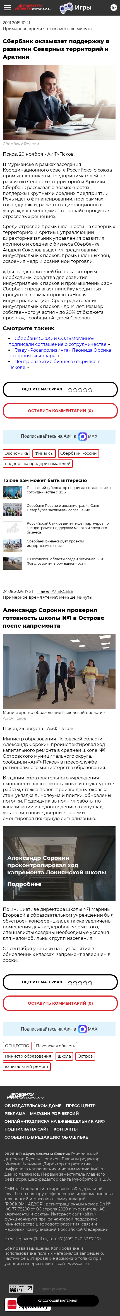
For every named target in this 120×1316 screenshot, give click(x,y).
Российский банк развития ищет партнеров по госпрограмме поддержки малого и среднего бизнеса (68, 527)
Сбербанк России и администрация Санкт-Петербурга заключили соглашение (64, 507)
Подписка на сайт (26, 1129)
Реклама (14, 1113)
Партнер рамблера (52, 1289)
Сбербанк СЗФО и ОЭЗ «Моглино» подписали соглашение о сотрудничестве (57, 341)
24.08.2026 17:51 (18, 591)
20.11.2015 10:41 (16, 22)
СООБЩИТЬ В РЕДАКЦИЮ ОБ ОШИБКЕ (46, 1137)
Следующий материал (57, 1301)
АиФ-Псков (14, 718)
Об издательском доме (32, 1105)
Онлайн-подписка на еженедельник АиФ (54, 1121)
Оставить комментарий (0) (60, 410)
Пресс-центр (80, 1105)
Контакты (66, 1129)
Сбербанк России (21, 143)
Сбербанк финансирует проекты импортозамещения (55, 543)
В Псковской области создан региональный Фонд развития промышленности (65, 561)
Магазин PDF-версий (54, 1113)
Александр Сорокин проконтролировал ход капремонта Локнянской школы (56, 865)
